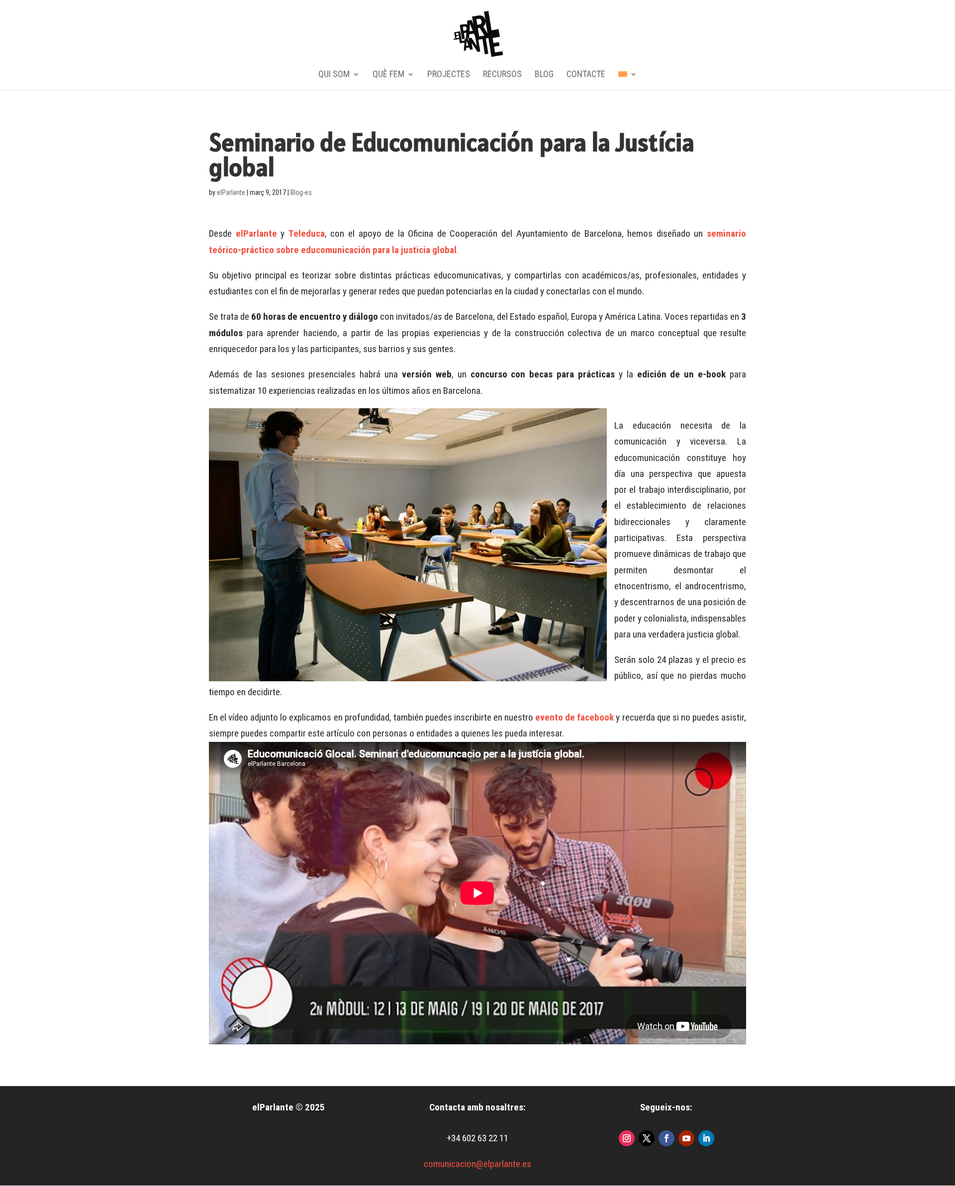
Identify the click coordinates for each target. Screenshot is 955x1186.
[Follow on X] (647, 1138)
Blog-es (301, 192)
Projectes (448, 75)
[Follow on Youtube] (686, 1138)
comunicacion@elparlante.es (477, 1164)
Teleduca (306, 233)
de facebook (588, 717)
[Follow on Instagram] (627, 1138)
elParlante (231, 192)
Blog (544, 75)
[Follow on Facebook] (666, 1138)
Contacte (586, 75)
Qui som (334, 75)
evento (549, 717)
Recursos (502, 75)
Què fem (388, 75)
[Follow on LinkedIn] (706, 1138)
